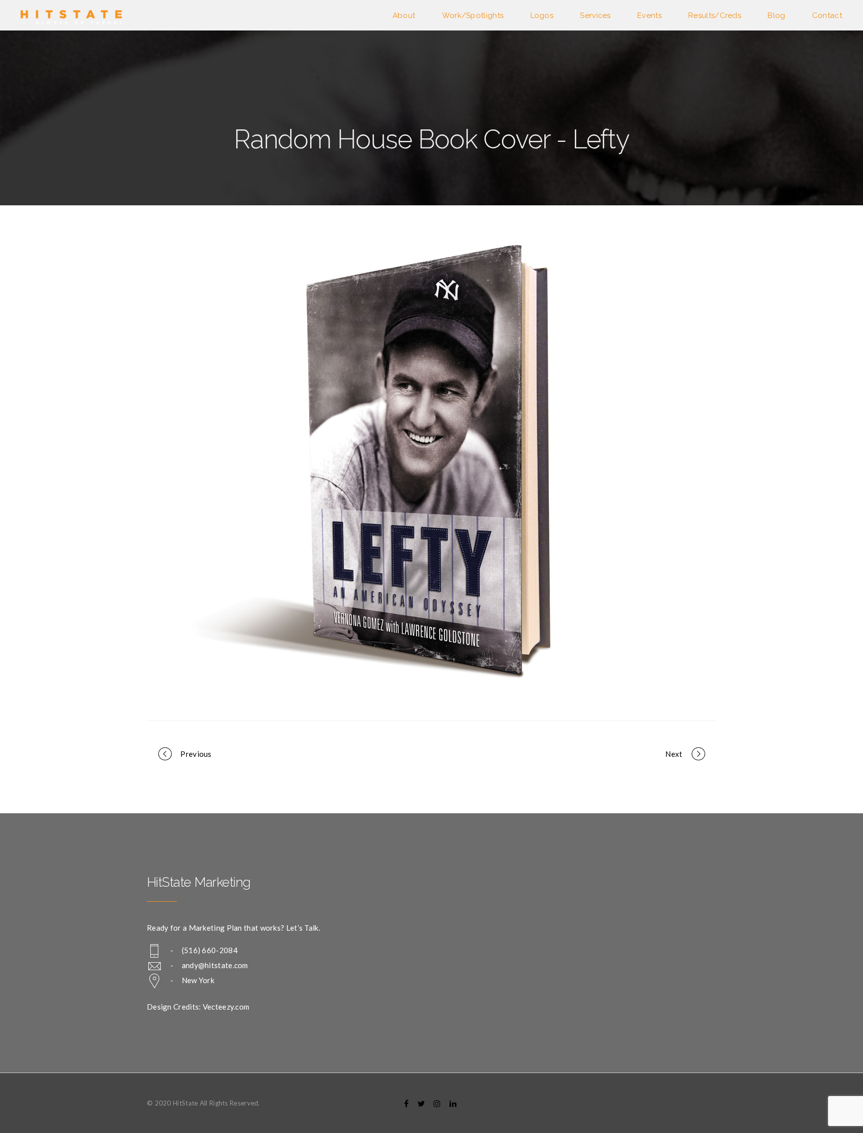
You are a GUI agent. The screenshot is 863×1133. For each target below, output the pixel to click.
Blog (776, 15)
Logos (542, 15)
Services (595, 15)
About (404, 15)
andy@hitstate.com (215, 965)
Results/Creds (714, 15)
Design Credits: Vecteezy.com (198, 1006)
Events (649, 15)
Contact (827, 15)
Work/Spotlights (473, 15)
